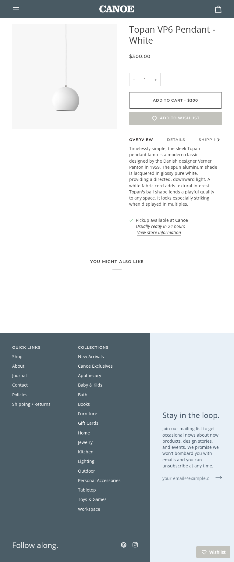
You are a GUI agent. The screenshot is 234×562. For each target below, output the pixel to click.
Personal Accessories (99, 480)
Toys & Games (92, 499)
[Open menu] (21, 9)
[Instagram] (135, 545)
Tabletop (87, 490)
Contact (20, 385)
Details (176, 140)
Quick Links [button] (26, 347)
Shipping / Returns (31, 404)
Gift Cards (88, 423)
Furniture (87, 413)
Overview (141, 140)
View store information (159, 232)
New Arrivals (91, 356)
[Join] (217, 477)
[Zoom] (23, 117)
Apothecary (89, 375)
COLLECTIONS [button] (93, 347)
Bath (82, 395)
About (18, 366)
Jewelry (85, 442)
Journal (19, 375)
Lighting (86, 461)
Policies (19, 395)
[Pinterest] (123, 545)
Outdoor (86, 471)
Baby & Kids (90, 385)
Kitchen (86, 452)
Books (84, 404)
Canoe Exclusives (95, 366)
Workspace (89, 509)
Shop (17, 356)
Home (84, 433)
